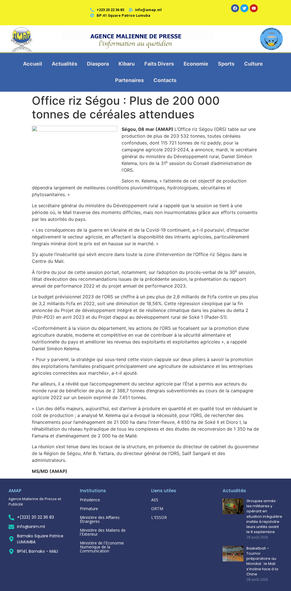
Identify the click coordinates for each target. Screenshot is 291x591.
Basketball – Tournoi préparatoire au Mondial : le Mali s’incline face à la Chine (262, 561)
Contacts (164, 80)
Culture (253, 64)
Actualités (64, 64)
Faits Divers (159, 64)
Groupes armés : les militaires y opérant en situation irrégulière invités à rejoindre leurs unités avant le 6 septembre (264, 516)
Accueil (32, 64)
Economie (196, 64)
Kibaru (127, 64)
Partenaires (129, 80)
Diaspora (98, 64)
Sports (226, 64)
